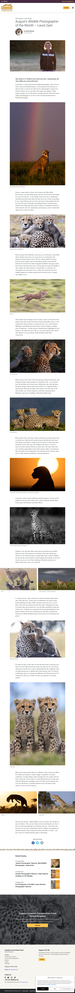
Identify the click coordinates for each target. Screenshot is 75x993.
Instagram (26, 95)
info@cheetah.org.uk (13, 969)
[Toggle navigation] (73, 8)
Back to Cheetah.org (68, 1)
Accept (43, 988)
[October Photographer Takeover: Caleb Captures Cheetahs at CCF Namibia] (55, 874)
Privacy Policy (25, 990)
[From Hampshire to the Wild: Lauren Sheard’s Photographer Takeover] (55, 884)
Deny (55, 988)
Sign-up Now (25, 982)
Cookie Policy (33, 990)
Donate (66, 7)
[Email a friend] (41, 843)
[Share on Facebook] (33, 843)
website (17, 95)
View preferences (67, 988)
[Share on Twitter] (37, 843)
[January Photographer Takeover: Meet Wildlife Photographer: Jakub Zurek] (55, 863)
